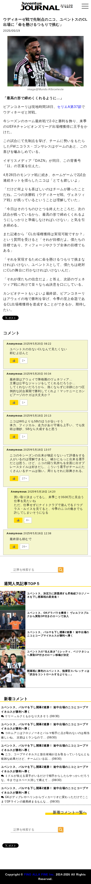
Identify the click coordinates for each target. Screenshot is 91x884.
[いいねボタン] (14, 360)
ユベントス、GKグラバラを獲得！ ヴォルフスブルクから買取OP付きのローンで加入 (58, 614)
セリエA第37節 (69, 107)
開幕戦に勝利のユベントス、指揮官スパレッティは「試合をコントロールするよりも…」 (58, 672)
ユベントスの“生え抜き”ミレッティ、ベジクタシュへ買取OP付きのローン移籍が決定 (58, 653)
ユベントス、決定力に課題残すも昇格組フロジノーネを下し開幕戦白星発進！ (58, 595)
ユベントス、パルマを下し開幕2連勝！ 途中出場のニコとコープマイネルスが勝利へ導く (58, 634)
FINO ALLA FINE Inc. (39, 874)
